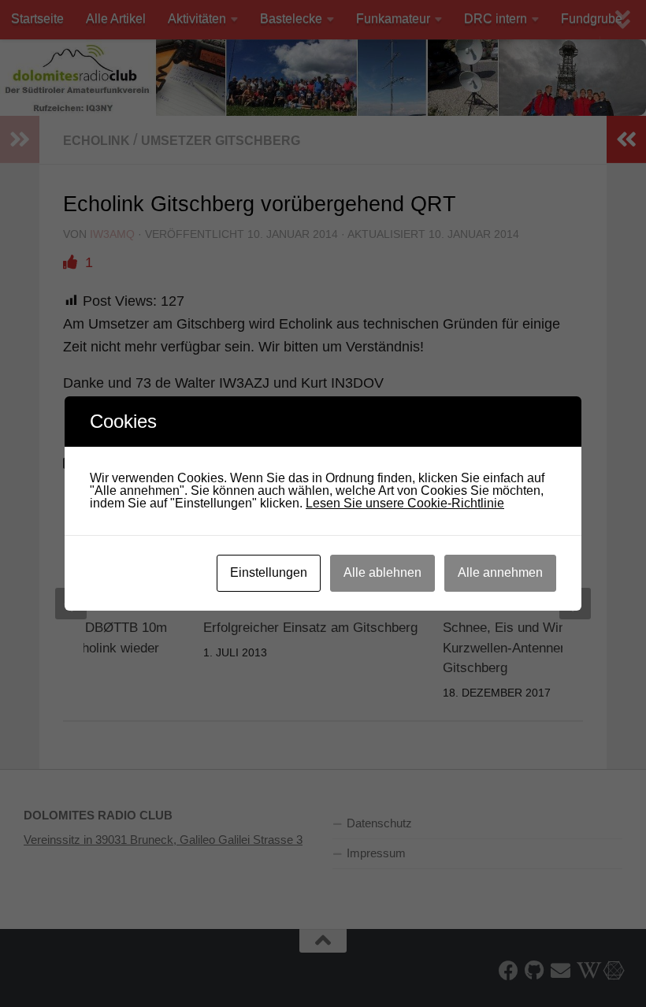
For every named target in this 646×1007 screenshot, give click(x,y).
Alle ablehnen (382, 572)
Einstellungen (268, 572)
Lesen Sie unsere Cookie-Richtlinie (405, 503)
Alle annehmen (500, 572)
